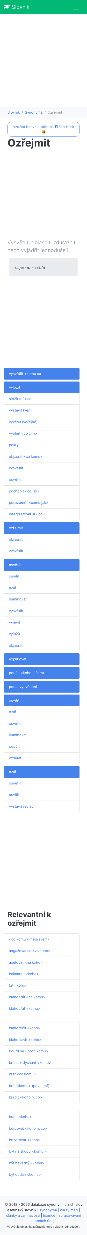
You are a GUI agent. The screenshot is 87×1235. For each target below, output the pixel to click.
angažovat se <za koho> (30, 951)
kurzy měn (69, 1210)
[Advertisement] (43, 60)
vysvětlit (16, 468)
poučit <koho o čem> (27, 673)
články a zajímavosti (23, 1215)
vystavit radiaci (21, 806)
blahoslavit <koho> (25, 1040)
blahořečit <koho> (24, 1028)
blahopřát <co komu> (27, 997)
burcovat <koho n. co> (28, 1128)
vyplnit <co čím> (23, 433)
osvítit (14, 576)
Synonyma (34, 112)
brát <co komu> (22, 1074)
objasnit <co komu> (26, 456)
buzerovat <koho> (24, 1140)
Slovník (19, 7)
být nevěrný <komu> (26, 1163)
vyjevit (14, 622)
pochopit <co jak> (24, 491)
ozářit (14, 588)
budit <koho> (20, 1117)
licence (49, 1215)
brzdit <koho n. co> (25, 1097)
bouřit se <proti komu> (28, 1051)
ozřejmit (16, 528)
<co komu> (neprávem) (29, 939)
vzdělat (15, 758)
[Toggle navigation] (76, 7)
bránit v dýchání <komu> (30, 1062)
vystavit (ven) (20, 410)
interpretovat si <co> (27, 514)
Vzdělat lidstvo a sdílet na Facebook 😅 (43, 129)
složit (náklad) (21, 399)
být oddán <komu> (25, 1174)
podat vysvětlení (23, 687)
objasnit (15, 539)
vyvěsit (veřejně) (23, 422)
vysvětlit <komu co (25, 374)
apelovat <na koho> (26, 962)
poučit (14, 746)
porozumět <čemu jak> (29, 502)
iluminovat (18, 599)
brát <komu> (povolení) (29, 1086)
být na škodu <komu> (27, 1151)
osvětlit (15, 479)
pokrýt (14, 445)
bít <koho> (18, 985)
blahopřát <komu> (24, 1008)
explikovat (17, 659)
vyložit (14, 387)
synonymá (48, 1210)
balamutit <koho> (24, 974)
